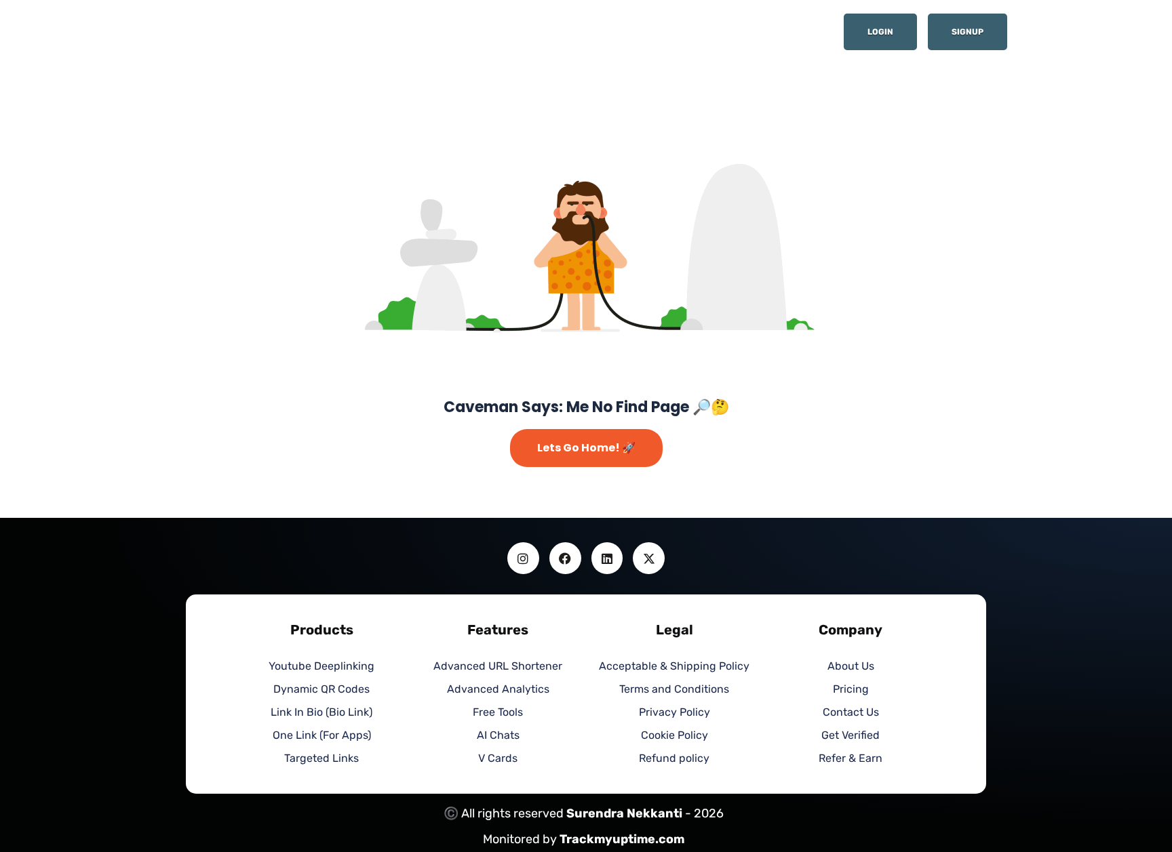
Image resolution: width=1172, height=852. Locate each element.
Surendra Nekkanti (624, 813)
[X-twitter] (649, 558)
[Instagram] (523, 558)
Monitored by (521, 839)
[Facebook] (565, 558)
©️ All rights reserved (505, 813)
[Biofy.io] (267, 36)
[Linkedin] (607, 558)
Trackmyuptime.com (622, 839)
